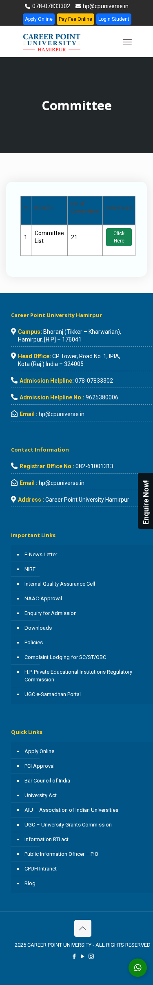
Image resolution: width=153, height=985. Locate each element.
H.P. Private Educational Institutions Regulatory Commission (78, 676)
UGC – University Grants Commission (68, 825)
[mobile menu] (127, 42)
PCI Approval (39, 766)
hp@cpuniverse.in (105, 6)
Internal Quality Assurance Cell (59, 584)
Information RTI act (46, 839)
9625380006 (102, 397)
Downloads (38, 628)
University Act (40, 795)
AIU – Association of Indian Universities (71, 810)
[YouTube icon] (83, 956)
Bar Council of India (47, 781)
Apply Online (39, 19)
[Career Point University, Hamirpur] (61, 42)
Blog (29, 883)
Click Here (118, 237)
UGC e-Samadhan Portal (52, 694)
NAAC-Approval (43, 598)
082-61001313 (94, 466)
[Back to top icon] (82, 928)
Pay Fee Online (75, 19)
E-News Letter (40, 554)
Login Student (113, 19)
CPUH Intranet (40, 869)
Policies (33, 642)
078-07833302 (50, 6)
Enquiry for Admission (50, 613)
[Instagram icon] (91, 956)
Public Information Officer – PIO (61, 854)
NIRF (29, 569)
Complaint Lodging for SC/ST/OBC (65, 657)
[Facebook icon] (74, 956)
